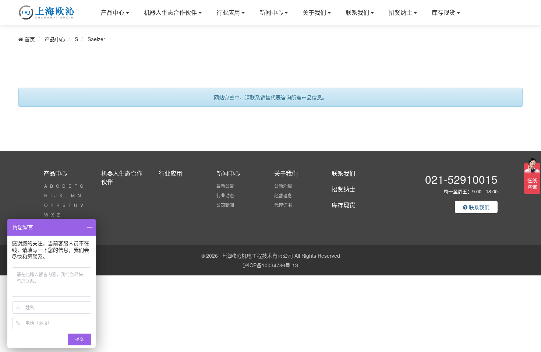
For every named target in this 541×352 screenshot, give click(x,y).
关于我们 (315, 12)
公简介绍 (283, 186)
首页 (29, 39)
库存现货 (444, 12)
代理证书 (283, 205)
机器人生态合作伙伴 (171, 12)
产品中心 (113, 12)
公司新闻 (225, 205)
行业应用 (228, 12)
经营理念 (283, 195)
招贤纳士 (401, 12)
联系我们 (358, 12)
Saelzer (96, 39)
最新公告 (225, 186)
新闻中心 (271, 12)
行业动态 (225, 195)
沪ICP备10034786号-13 (270, 265)
